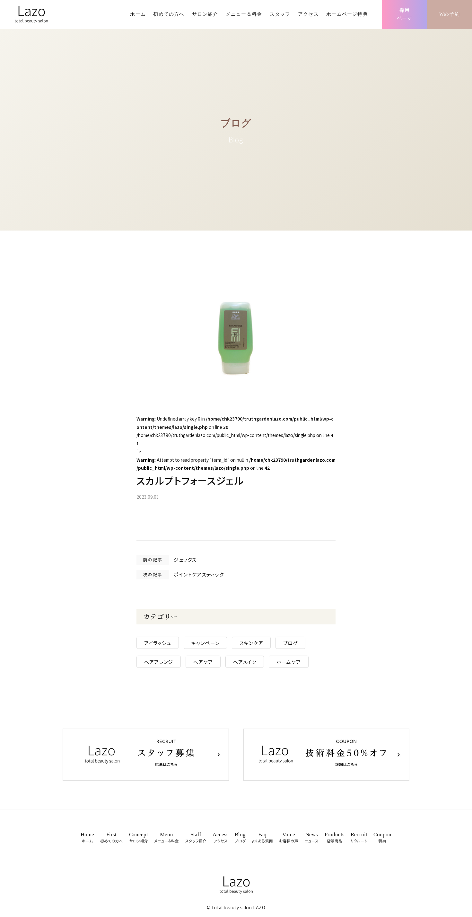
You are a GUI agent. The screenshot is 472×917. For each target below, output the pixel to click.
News (312, 837)
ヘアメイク (245, 661)
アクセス (308, 14)
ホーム (138, 14)
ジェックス (185, 559)
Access (221, 837)
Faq (262, 837)
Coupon (382, 837)
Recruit (359, 837)
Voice (288, 837)
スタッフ (280, 14)
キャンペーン (205, 643)
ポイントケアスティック (199, 574)
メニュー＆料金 (244, 14)
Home (87, 837)
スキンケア (251, 643)
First (111, 837)
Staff (195, 837)
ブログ (290, 643)
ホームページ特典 (347, 14)
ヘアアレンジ (158, 661)
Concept (138, 837)
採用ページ (405, 14)
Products (335, 837)
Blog (240, 837)
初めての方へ (168, 14)
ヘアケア (203, 661)
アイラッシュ (157, 643)
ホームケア (288, 661)
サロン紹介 (205, 14)
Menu (166, 837)
